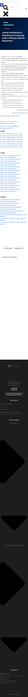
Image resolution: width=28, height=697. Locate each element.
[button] (1, 5)
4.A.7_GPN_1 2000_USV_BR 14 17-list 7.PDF (11, 145)
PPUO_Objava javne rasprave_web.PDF (10, 116)
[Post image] (4, 263)
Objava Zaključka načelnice (9, 296)
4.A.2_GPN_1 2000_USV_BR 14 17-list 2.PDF (11, 135)
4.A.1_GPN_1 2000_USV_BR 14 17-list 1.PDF (11, 134)
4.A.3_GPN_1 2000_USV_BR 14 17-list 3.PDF (11, 137)
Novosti (3, 271)
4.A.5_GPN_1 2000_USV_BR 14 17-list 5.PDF (11, 141)
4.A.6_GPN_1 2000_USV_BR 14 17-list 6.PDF (11, 143)
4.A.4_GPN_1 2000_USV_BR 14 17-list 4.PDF (11, 139)
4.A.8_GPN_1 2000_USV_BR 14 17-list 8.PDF (11, 147)
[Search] (3, 4)
